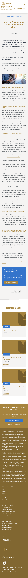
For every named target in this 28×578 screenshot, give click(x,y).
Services (3, 493)
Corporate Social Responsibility (9, 571)
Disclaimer (19, 567)
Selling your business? (7, 527)
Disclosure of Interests (7, 531)
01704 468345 (21, 8)
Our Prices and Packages (7, 505)
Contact (3, 502)
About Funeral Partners (7, 521)
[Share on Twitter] (16, 291)
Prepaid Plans (5, 497)
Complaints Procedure (7, 574)
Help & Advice (5, 518)
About (3, 489)
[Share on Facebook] (12, 291)
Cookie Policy (13, 567)
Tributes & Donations (6, 500)
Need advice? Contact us (14, 424)
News (3, 533)
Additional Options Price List (8, 513)
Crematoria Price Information (8, 511)
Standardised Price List (7, 509)
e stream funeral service (14, 157)
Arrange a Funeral (11, 282)
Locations (4, 491)
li (7, 157)
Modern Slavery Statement (8, 569)
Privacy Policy (5, 567)
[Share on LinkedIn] (19, 291)
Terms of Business (6, 515)
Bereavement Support (6, 529)
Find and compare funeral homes (9, 523)
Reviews (3, 495)
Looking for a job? (6, 525)
